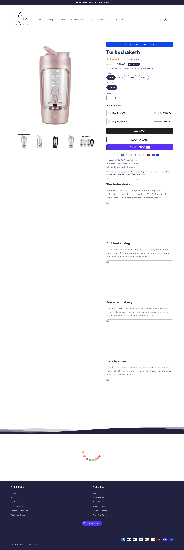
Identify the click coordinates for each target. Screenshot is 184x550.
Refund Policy (98, 502)
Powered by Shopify (32, 544)
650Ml (112, 87)
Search (96, 493)
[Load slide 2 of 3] (140, 180)
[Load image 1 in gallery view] (24, 142)
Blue (121, 77)
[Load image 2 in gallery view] (39, 142)
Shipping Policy (99, 506)
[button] (160, 19)
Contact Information (19, 511)
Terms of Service (100, 511)
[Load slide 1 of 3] (138, 180)
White (143, 77)
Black (132, 77)
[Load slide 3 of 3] (142, 180)
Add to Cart (139, 131)
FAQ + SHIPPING (18, 506)
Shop (13, 497)
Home (13, 493)
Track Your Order (18, 515)
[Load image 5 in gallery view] (87, 142)
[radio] (139, 113)
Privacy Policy (98, 497)
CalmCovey (21, 544)
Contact (14, 502)
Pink (111, 77)
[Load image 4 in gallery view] (71, 142)
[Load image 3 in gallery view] (55, 142)
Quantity (109, 93)
